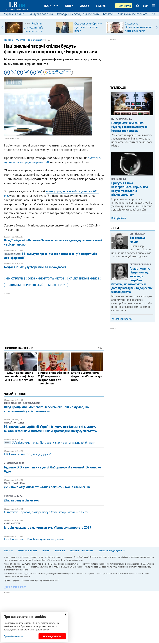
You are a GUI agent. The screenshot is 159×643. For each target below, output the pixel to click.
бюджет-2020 (57, 285)
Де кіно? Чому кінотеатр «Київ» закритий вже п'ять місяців (47, 487)
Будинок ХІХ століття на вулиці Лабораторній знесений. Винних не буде (52, 469)
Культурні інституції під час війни (78, 14)
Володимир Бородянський (24, 285)
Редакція (60, 550)
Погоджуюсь (52, 636)
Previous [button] (2, 27)
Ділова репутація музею (21, 500)
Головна (8, 39)
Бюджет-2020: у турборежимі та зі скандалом (35, 267)
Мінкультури (14, 278)
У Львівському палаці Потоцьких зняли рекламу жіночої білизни (50, 443)
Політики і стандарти (81, 550)
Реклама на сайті (27, 550)
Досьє (84, 6)
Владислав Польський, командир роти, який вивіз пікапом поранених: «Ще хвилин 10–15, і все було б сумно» (138, 33)
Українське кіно (14, 14)
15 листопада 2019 (36, 40)
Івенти (46, 550)
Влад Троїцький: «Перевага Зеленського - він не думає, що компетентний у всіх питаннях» (53, 242)
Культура (20, 39)
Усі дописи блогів (121, 319)
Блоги (68, 6)
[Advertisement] (54, 317)
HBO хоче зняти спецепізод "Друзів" (27, 454)
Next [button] (157, 27)
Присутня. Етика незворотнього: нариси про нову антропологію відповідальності (129, 189)
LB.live (101, 6)
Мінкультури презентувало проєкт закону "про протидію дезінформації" (50, 256)
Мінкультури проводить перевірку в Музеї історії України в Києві (46, 512)
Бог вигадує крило (137, 240)
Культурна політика (40, 14)
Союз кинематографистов (46, 278)
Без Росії (108, 14)
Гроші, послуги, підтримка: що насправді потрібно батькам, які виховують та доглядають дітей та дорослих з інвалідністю (131, 280)
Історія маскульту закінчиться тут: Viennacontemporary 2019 (47, 527)
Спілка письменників (84, 278)
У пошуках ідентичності (133, 14)
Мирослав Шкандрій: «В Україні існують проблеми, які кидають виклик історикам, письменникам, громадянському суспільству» (51, 428)
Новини (49, 6)
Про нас (8, 550)
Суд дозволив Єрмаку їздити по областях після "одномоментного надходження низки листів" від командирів (88, 33)
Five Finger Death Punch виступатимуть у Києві (34, 539)
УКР (145, 5)
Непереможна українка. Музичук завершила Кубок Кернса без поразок (129, 127)
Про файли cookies (13, 636)
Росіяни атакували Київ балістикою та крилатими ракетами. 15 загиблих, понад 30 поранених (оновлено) (38, 33)
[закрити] (65, 614)
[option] (29, 27)
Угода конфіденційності (112, 550)
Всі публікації (119, 218)
